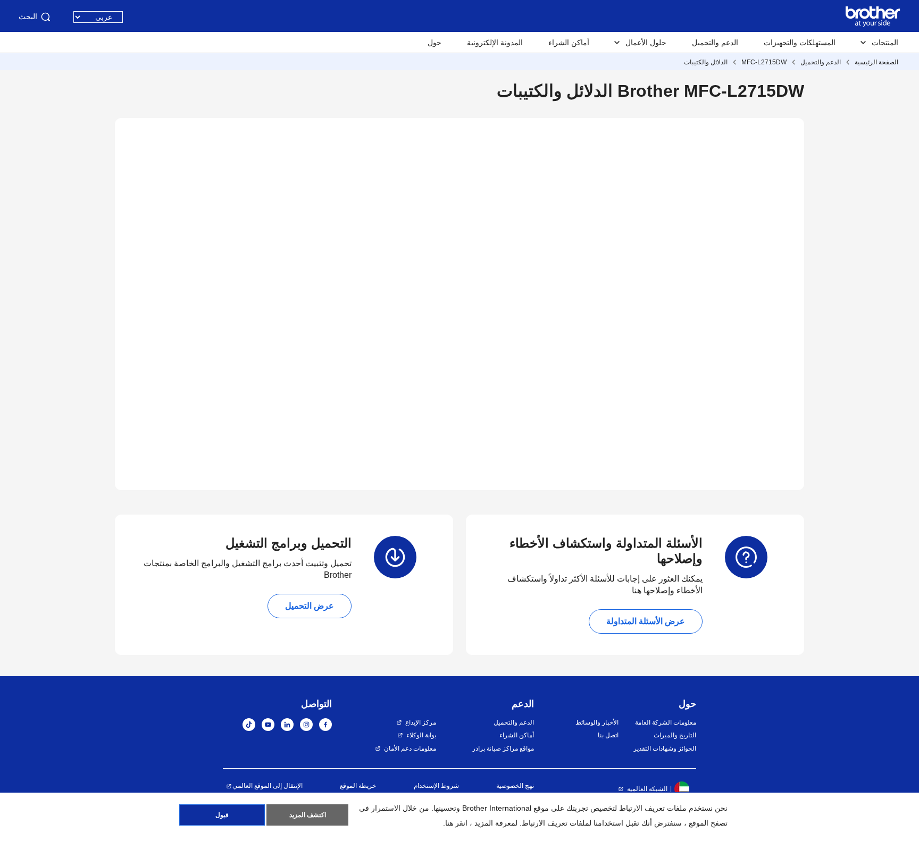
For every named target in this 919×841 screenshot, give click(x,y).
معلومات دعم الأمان (410, 748)
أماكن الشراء (568, 42)
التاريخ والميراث (675, 735)
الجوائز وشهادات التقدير (664, 748)
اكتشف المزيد (307, 815)
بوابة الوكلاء (421, 735)
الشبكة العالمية (647, 789)
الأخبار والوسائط (596, 722)
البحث (28, 16)
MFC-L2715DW (764, 62)
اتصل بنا (608, 735)
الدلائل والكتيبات (706, 62)
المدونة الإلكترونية (495, 42)
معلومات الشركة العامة (665, 722)
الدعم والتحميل (715, 42)
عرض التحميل (309, 605)
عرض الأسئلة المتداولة (645, 621)
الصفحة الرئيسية (876, 62)
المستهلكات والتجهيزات (800, 42)
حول (434, 42)
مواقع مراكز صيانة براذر (503, 748)
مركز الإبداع (420, 722)
